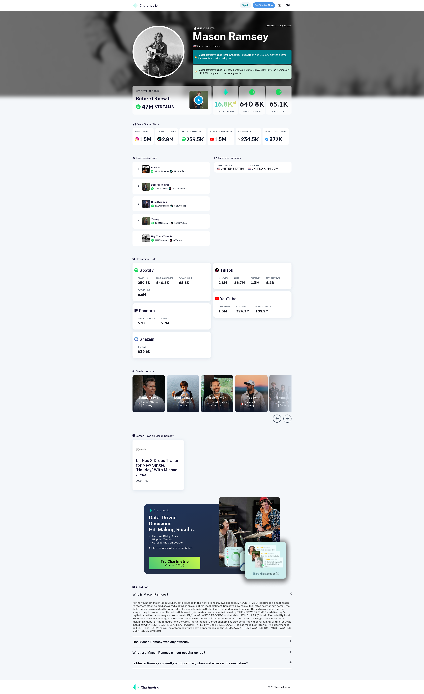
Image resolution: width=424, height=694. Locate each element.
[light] (279, 5)
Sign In (245, 5)
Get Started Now (264, 5)
